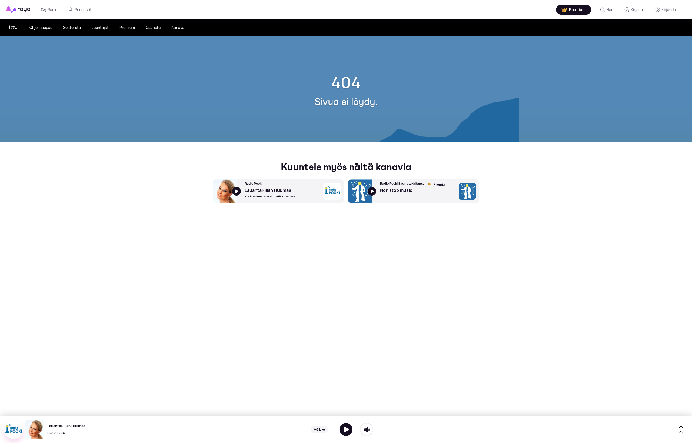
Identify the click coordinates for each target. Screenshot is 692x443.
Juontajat (100, 27)
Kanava (177, 27)
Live (322, 429)
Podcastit (83, 9)
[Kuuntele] (346, 429)
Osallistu (153, 27)
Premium (127, 27)
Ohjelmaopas (40, 27)
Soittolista (72, 27)
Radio (52, 9)
